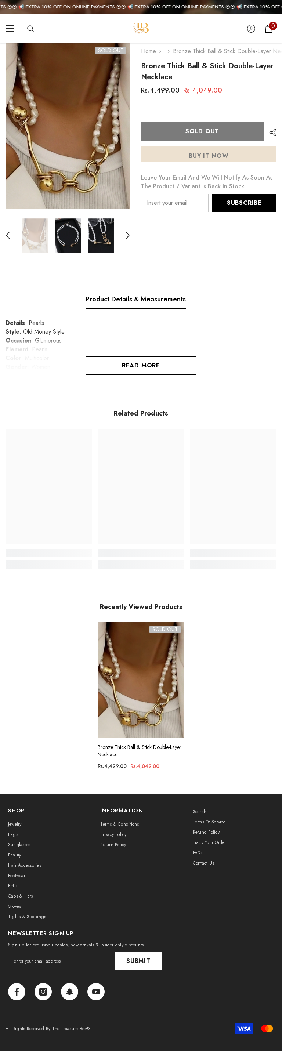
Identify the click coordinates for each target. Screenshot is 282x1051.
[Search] (30, 29)
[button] (7, 235)
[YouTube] (96, 991)
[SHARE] (270, 132)
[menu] (10, 28)
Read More (141, 365)
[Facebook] (16, 991)
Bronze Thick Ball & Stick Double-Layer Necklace (139, 750)
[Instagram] (43, 991)
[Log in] (251, 29)
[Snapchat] (69, 991)
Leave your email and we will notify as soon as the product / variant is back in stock (206, 182)
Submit (138, 961)
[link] (49, 553)
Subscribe (244, 203)
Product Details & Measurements (136, 299)
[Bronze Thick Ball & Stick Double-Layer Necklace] (141, 679)
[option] (68, 126)
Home (148, 51)
